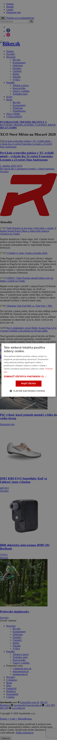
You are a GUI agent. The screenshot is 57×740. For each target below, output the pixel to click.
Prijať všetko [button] (28, 383)
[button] (28, 376)
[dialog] (28, 370)
